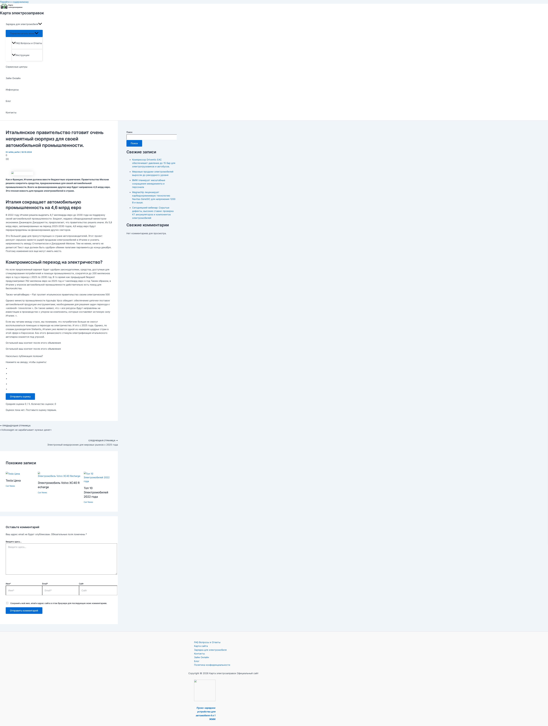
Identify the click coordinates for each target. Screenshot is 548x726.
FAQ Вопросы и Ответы (29, 43)
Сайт (81, 583)
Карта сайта (201, 646)
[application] (40, 24)
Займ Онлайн (13, 78)
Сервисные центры (16, 66)
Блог (8, 101)
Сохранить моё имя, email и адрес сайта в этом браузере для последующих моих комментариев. (58, 603)
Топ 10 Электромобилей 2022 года (96, 492)
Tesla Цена (13, 480)
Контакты (11, 112)
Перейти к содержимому (14, 1)
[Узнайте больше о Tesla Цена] (13, 473)
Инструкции (22, 55)
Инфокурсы (12, 89)
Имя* (8, 583)
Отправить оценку (20, 396)
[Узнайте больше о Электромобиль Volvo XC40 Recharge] (59, 476)
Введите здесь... (14, 541)
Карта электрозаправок (22, 13)
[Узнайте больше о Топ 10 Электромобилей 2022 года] (98, 481)
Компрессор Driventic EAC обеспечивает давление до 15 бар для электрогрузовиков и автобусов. (153, 163)
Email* (45, 583)
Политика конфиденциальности (212, 664)
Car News (10, 486)
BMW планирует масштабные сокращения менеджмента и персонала (148, 183)
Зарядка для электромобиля (22, 24)
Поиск (129, 132)
